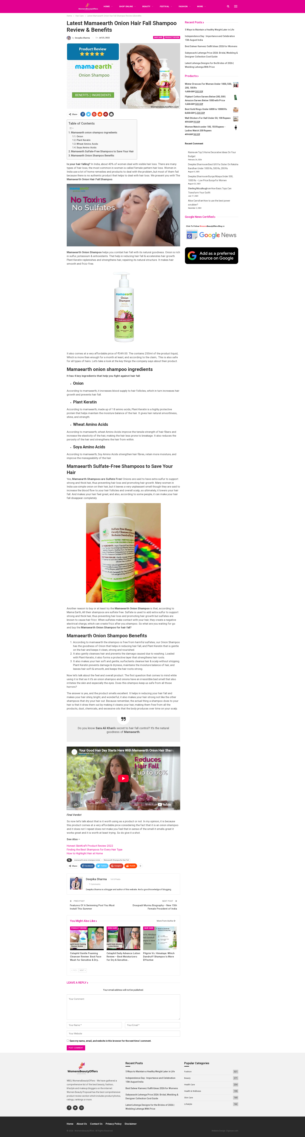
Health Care (189, 1084)
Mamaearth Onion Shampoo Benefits (92, 155)
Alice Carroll (194, 200)
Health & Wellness (192, 1091)
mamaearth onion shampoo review (87, 860)
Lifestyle (188, 1104)
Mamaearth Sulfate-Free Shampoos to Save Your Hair (102, 151)
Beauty (146, 6)
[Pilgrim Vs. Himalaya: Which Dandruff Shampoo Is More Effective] (160, 938)
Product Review (172, 37)
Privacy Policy (114, 1123)
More (200, 6)
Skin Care (112, 928)
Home (70, 1123)
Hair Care (158, 37)
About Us (82, 1123)
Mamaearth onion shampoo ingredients (94, 132)
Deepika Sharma (196, 164)
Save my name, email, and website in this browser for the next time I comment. (110, 1041)
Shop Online (126, 6)
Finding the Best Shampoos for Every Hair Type (94, 849)
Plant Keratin (84, 140)
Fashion (183, 6)
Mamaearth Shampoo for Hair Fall (116, 860)
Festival (164, 6)
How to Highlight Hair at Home (85, 853)
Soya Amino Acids (86, 147)
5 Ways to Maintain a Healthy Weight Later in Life (209, 29)
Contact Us (96, 1123)
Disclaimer (131, 1123)
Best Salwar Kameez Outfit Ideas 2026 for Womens (211, 46)
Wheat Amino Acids (87, 144)
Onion (80, 136)
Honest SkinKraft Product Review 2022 (90, 845)
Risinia (191, 152)
